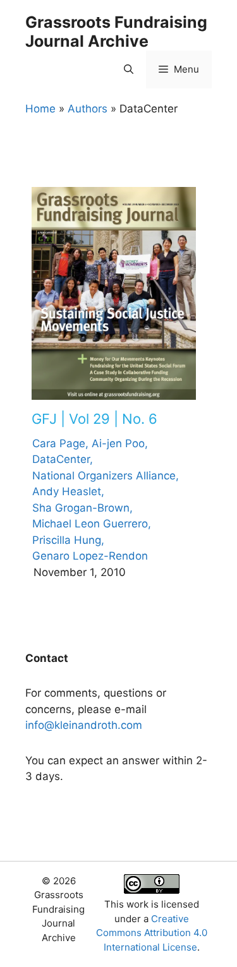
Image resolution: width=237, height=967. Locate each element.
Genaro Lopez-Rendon (90, 556)
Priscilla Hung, (68, 540)
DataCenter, (62, 459)
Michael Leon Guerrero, (91, 523)
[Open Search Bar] (128, 69)
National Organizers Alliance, (105, 475)
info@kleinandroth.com (83, 725)
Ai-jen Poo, (120, 443)
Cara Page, (60, 443)
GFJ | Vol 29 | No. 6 (94, 419)
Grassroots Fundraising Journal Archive (116, 32)
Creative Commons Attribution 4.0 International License (151, 933)
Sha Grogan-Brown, (82, 508)
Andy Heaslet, (68, 491)
